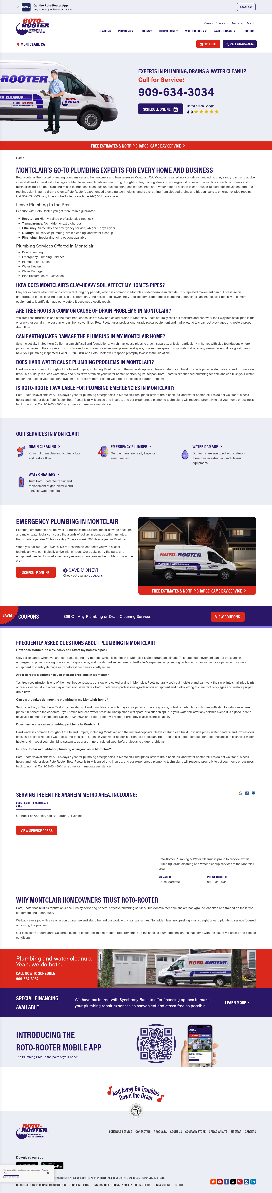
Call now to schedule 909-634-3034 (35, 976)
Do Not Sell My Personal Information (41, 1184)
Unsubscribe (101, 1184)
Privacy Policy (122, 1184)
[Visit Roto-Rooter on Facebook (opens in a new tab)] (247, 793)
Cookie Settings (79, 1184)
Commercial (168, 31)
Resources (238, 23)
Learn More (235, 1002)
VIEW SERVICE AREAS (37, 830)
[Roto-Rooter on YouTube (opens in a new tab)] (220, 1181)
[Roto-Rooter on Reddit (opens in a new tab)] (213, 1181)
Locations (104, 31)
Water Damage (224, 31)
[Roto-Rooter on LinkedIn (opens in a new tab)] (253, 1181)
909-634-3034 (176, 91)
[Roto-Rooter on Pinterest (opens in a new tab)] (240, 1181)
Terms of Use (143, 1184)
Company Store (195, 1131)
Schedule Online (157, 109)
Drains (146, 31)
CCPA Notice (162, 1184)
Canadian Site (218, 1131)
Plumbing (125, 31)
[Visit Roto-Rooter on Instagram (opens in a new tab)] (253, 793)
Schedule (210, 44)
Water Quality (195, 31)
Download (246, 7)
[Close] (48, 1173)
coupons (97, 575)
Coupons (248, 31)
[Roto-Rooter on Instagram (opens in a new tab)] (246, 1181)
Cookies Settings (11, 1176)
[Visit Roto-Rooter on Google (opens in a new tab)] (240, 793)
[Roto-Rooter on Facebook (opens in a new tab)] (226, 1181)
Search (250, 23)
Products (160, 1131)
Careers (208, 23)
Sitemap (236, 1131)
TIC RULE (178, 1184)
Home (20, 157)
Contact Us (222, 23)
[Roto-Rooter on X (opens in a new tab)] (233, 1181)
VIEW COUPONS (227, 616)
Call (241, 44)
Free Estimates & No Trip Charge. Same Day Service (136, 146)
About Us (176, 1131)
